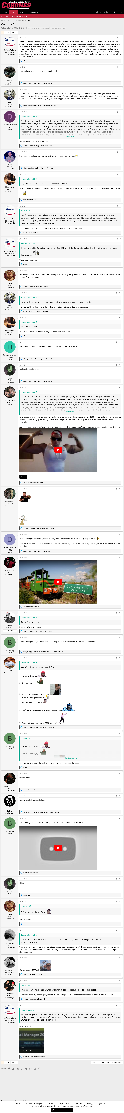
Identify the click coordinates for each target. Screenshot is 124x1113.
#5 (120, 152)
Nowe (22, 12)
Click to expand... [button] (71, 136)
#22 (120, 774)
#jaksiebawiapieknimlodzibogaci (38, 28)
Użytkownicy (35, 12)
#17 (120, 557)
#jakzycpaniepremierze (58, 28)
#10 (120, 293)
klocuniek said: (26, 1010)
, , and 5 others (39, 83)
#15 (120, 489)
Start (5, 12)
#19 (120, 637)
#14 (120, 387)
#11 (120, 317)
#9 (120, 270)
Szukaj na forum (22, 16)
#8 (120, 239)
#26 (120, 901)
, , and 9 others (39, 106)
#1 (120, 37)
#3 (120, 89)
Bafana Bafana (8, 28)
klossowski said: (26, 243)
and (29, 200)
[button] (26, 12)
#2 (120, 67)
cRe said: (24, 211)
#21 (120, 734)
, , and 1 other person (42, 551)
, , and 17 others (38, 168)
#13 (120, 365)
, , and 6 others (39, 381)
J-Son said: (24, 738)
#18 (120, 613)
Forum (13, 12)
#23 (120, 796)
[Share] (117, 37)
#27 (120, 930)
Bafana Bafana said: (28, 116)
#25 (120, 879)
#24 (120, 818)
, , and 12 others (39, 528)
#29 (120, 981)
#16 (120, 534)
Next (13, 32)
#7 (120, 206)
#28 (120, 957)
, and (35, 287)
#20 (120, 658)
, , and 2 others (38, 146)
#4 (120, 112)
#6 (120, 174)
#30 (120, 1005)
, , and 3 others (35, 311)
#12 (120, 342)
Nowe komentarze (8, 16)
